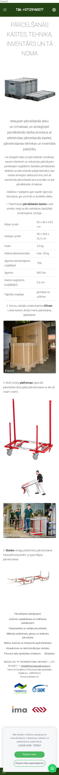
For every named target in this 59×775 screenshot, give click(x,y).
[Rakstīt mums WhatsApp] (52, 768)
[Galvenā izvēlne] (5, 10)
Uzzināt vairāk (25, 745)
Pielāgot (37, 745)
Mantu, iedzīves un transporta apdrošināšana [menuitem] (27, 643)
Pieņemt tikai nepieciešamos (29, 763)
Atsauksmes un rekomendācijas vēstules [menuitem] (27, 648)
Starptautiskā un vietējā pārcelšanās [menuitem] (28, 628)
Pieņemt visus (29, 754)
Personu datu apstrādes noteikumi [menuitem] (22, 653)
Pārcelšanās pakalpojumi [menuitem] (27, 613)
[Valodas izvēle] (54, 10)
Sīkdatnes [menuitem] (49, 653)
